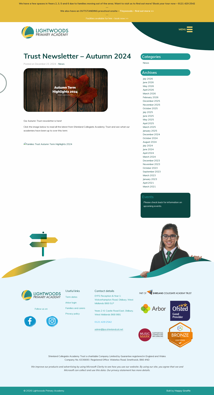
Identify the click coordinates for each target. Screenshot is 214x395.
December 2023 (151, 160)
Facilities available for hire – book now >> (107, 18)
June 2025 (148, 115)
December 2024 (151, 134)
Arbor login (71, 302)
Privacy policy (72, 313)
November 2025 (151, 104)
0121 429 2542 (103, 321)
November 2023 (151, 164)
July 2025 (148, 112)
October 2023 (150, 167)
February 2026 (150, 97)
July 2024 (148, 145)
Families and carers (75, 308)
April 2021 (148, 182)
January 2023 (150, 179)
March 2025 (149, 126)
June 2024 (148, 149)
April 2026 (148, 89)
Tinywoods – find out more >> (137, 10)
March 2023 (149, 175)
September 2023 (152, 171)
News (61, 63)
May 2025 (148, 119)
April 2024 (148, 152)
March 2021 (149, 186)
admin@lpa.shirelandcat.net (109, 329)
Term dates (71, 296)
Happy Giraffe (182, 390)
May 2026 (148, 86)
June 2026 (148, 82)
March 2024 (149, 156)
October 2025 (150, 108)
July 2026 (148, 78)
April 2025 (148, 123)
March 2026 (149, 93)
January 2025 (150, 130)
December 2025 (151, 100)
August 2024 (150, 141)
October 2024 (150, 138)
